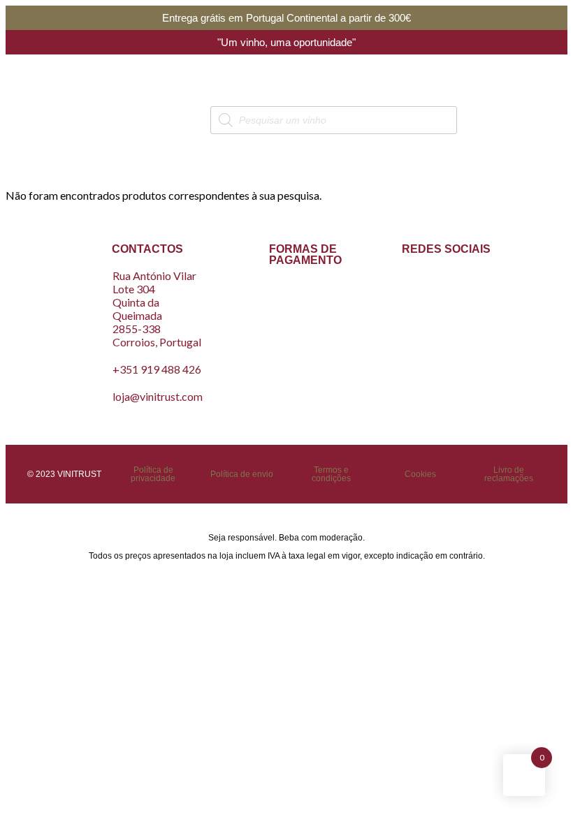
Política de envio (241, 474)
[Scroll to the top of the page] (10, 582)
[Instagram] (466, 286)
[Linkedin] (446, 323)
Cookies (420, 474)
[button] (53, 120)
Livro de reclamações (508, 474)
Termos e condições (331, 474)
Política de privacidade (153, 474)
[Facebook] (426, 286)
